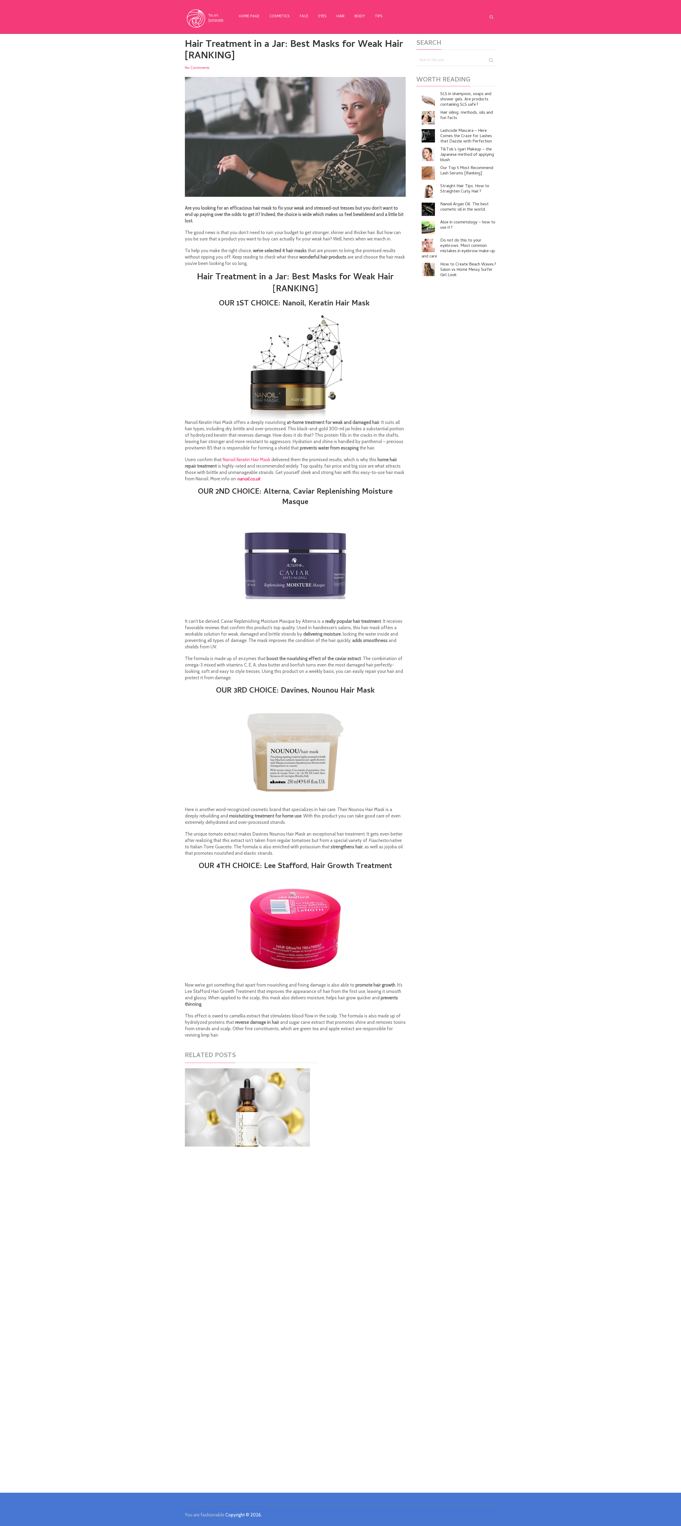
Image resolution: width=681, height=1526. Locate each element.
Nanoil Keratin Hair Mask (246, 459)
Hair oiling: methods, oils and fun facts (466, 115)
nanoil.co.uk (248, 478)
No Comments (197, 67)
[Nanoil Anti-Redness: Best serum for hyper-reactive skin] (247, 1107)
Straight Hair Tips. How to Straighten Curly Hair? (464, 189)
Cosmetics (279, 17)
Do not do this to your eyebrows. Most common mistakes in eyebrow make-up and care (458, 248)
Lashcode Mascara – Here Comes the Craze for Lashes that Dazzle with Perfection (466, 136)
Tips (379, 17)
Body (360, 17)
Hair (340, 17)
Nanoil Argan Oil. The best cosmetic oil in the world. (464, 207)
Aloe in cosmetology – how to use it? (467, 225)
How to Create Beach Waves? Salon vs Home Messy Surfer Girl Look (468, 270)
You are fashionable (204, 1514)
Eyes (322, 17)
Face (304, 17)
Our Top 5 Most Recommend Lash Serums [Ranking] (466, 171)
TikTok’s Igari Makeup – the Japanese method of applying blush (467, 155)
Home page (249, 17)
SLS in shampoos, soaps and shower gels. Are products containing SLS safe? (465, 99)
